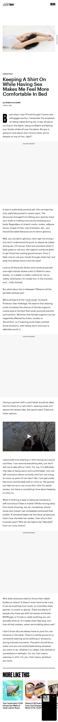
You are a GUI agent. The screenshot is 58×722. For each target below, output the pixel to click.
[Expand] (45, 696)
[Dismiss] (54, 696)
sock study (31, 299)
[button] (29, 436)
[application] (29, 436)
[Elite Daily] (8, 4)
